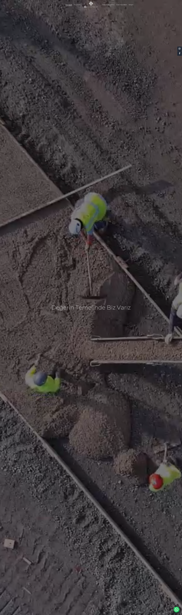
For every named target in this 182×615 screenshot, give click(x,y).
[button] (176, 609)
